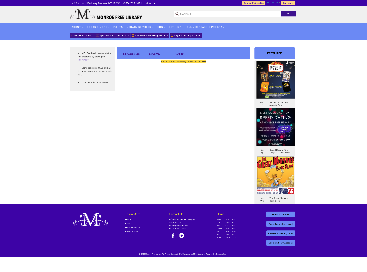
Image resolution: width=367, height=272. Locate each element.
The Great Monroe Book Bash (279, 199)
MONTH (154, 54)
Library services (132, 227)
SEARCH (288, 14)
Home (128, 219)
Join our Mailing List (254, 3)
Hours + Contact (84, 35)
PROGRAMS (131, 54)
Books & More (132, 231)
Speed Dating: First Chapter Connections (280, 151)
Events (128, 223)
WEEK (179, 54)
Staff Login (288, 3)
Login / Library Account (188, 35)
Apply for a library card (114, 35)
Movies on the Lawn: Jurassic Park (279, 103)
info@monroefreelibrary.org (182, 219)
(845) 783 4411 (176, 222)
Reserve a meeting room (150, 35)
